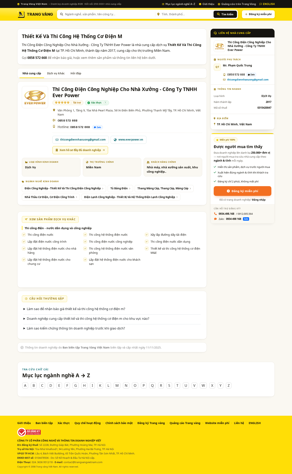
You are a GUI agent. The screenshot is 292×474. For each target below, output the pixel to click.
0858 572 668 (67, 120)
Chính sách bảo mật (119, 423)
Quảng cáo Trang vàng (185, 423)
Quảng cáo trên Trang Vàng (238, 4)
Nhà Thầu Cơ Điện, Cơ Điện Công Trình (49, 197)
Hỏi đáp (76, 73)
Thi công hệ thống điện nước (108, 235)
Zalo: (233, 219)
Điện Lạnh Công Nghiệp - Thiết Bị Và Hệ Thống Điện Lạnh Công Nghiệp (129, 197)
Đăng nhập (259, 199)
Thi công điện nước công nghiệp (110, 241)
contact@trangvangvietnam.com (83, 462)
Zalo (99, 127)
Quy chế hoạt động (87, 423)
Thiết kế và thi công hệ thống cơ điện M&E (175, 251)
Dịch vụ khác (56, 73)
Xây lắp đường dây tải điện (168, 235)
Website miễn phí (217, 423)
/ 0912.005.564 (236, 213)
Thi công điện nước (40, 235)
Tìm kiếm (227, 14)
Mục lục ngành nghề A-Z (180, 4)
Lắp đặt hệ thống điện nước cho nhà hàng (52, 251)
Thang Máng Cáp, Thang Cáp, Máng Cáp (162, 188)
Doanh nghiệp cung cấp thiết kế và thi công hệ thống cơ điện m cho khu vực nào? (88, 318)
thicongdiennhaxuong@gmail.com (248, 79)
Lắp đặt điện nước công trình (47, 241)
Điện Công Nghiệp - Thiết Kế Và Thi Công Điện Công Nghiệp (63, 188)
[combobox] (109, 14)
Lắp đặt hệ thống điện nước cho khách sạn (114, 262)
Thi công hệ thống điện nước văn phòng (111, 251)
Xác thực (64, 423)
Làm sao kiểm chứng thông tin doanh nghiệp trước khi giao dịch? (76, 328)
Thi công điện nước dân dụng (170, 241)
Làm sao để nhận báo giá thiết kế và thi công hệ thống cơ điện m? (76, 309)
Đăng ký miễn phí (260, 14)
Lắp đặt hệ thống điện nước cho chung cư (49, 262)
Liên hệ (239, 423)
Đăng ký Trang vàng (151, 423)
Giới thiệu (208, 4)
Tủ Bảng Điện (119, 188)
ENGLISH (269, 4)
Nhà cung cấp (31, 73)
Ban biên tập (44, 423)
